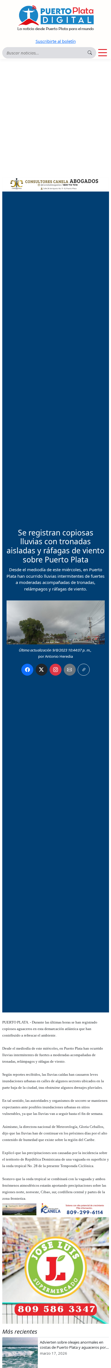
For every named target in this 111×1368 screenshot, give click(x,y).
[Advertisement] (55, 117)
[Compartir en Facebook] (27, 670)
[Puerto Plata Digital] (55, 18)
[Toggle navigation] (102, 52)
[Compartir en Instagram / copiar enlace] (55, 670)
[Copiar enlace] (84, 670)
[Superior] (55, 183)
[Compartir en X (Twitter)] (42, 670)
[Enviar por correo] (70, 670)
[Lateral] (55, 1270)
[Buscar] (90, 52)
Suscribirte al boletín (56, 41)
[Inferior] (55, 1209)
